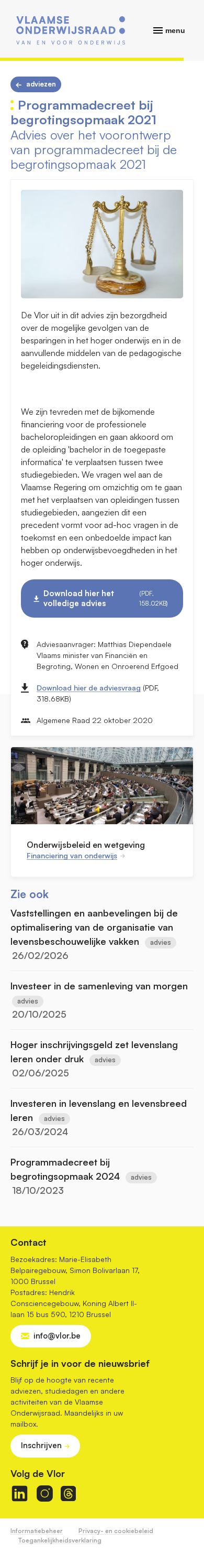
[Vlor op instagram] (45, 1493)
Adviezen (41, 84)
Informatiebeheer (36, 1531)
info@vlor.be (57, 1336)
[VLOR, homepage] (71, 30)
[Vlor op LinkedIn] (19, 1493)
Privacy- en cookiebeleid (115, 1531)
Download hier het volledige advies (105, 598)
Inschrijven (41, 1445)
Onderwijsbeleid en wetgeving (86, 844)
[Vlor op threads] (68, 1493)
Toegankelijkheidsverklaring (59, 1540)
